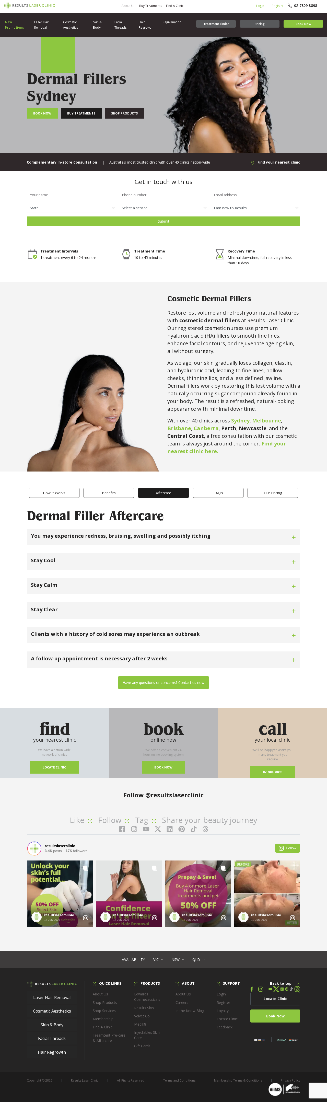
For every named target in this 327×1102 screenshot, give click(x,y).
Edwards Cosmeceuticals (147, 997)
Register (278, 6)
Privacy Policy (290, 1080)
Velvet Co (142, 1016)
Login (260, 6)
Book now (163, 767)
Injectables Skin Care (147, 1035)
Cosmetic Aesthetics (70, 25)
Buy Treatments (150, 6)
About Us (128, 6)
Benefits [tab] (109, 492)
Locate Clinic (54, 767)
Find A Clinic (174, 6)
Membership (103, 1018)
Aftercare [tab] (163, 492)
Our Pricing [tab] (273, 492)
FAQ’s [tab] (218, 492)
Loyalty (223, 1010)
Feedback (224, 1027)
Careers (182, 1002)
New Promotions (14, 25)
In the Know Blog (190, 1010)
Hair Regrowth (146, 25)
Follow (291, 848)
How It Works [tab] (54, 492)
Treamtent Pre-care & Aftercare (109, 1038)
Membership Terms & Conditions (238, 1080)
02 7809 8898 (272, 772)
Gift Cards (142, 1045)
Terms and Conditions (179, 1080)
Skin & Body (97, 25)
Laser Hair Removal (41, 25)
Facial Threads (120, 25)
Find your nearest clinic (278, 162)
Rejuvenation (172, 22)
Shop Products (124, 113)
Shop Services (104, 1010)
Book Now (303, 24)
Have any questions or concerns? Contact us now (163, 682)
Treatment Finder (216, 24)
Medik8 (140, 1024)
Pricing (260, 24)
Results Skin (144, 1007)
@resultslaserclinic (174, 795)
